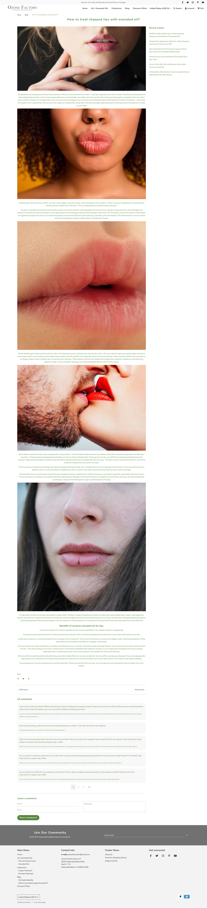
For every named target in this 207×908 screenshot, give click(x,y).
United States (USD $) (159, 8)
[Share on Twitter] (23, 679)
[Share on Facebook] (18, 679)
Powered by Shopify (40, 902)
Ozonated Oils (23, 864)
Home (85, 8)
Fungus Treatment (25, 871)
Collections (21, 867)
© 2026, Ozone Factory (24, 902)
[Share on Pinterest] (28, 679)
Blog (19, 877)
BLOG (26, 15)
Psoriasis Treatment (25, 874)
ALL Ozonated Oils (24, 858)
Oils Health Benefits (25, 880)
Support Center (111, 861)
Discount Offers (140, 8)
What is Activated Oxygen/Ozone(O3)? (33, 883)
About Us (108, 854)
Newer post (139, 689)
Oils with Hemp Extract (27, 861)
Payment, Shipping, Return (116, 857)
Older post (23, 689)
